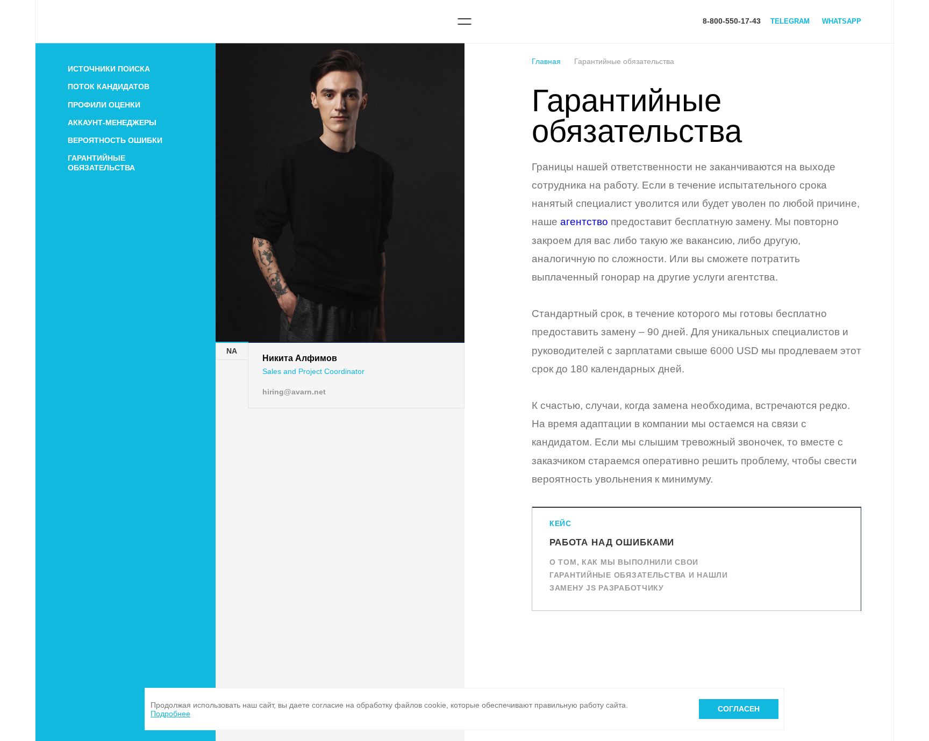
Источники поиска (109, 68)
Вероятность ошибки (115, 140)
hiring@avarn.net (294, 391)
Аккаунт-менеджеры (112, 122)
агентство (584, 221)
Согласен (739, 708)
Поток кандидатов (108, 86)
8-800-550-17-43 (732, 21)
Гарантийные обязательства (101, 162)
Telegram (790, 21)
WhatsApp (841, 21)
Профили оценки (104, 104)
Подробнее (170, 713)
